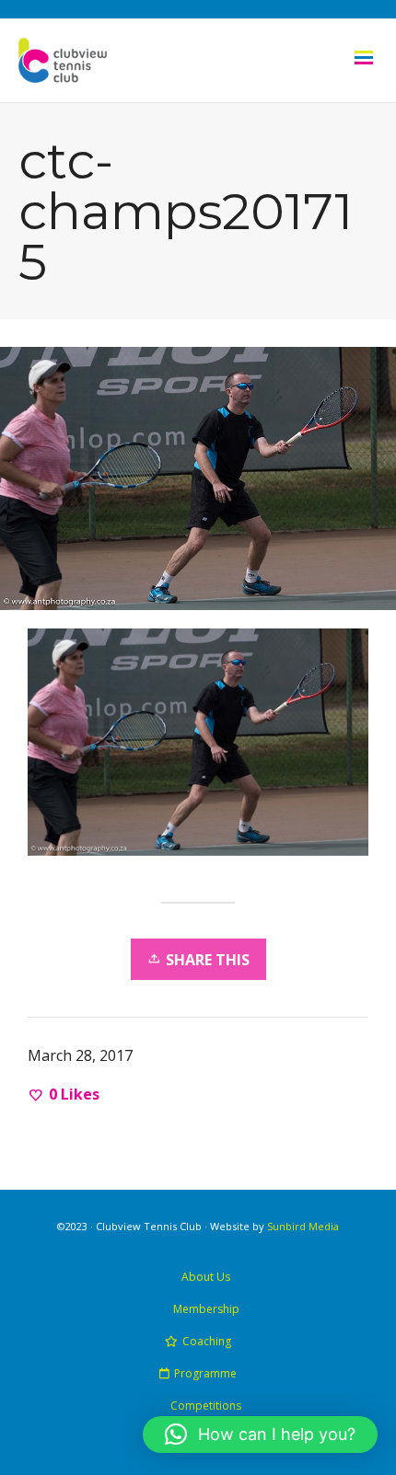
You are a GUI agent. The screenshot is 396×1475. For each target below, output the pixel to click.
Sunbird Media (303, 1226)
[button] (260, 1434)
